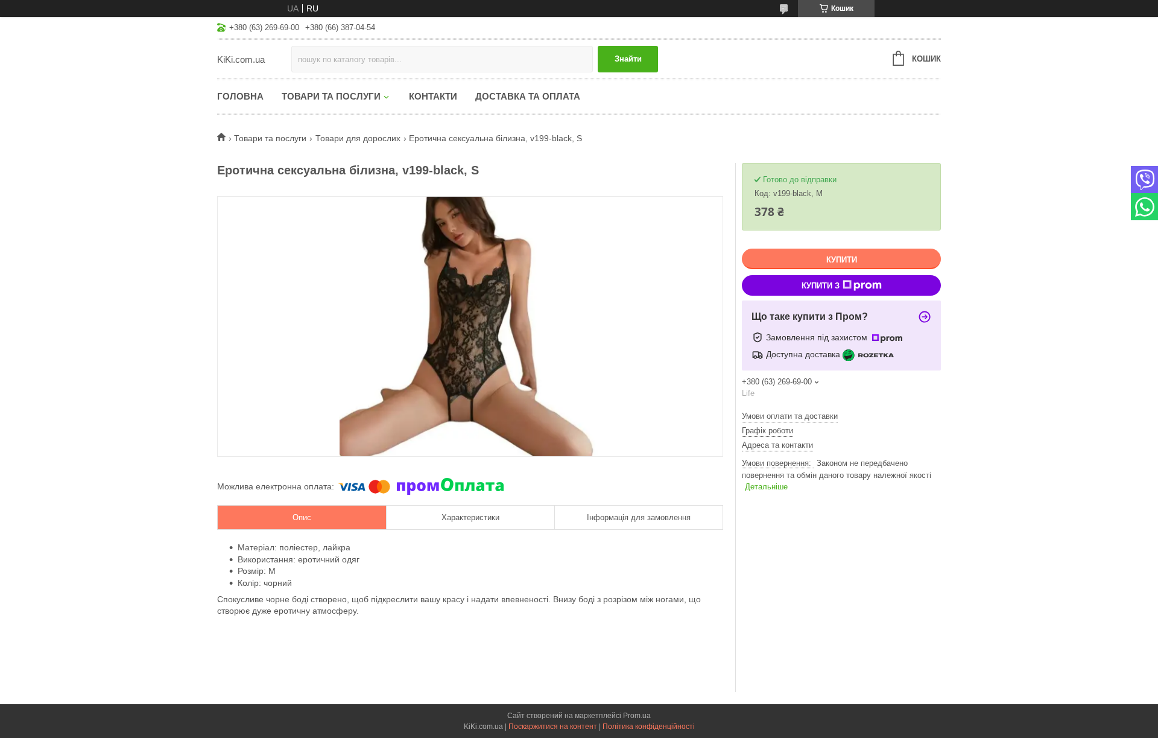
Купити (841, 259)
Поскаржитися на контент (552, 726)
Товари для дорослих (357, 138)
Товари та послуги (331, 96)
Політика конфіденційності (649, 726)
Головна (240, 96)
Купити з (821, 285)
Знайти (628, 58)
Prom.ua (637, 715)
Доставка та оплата (527, 96)
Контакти (433, 96)
